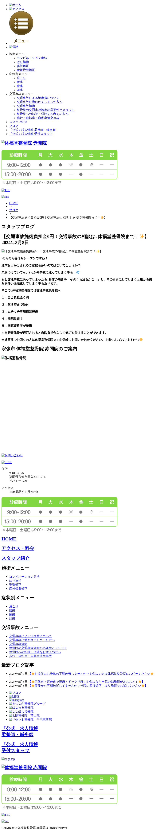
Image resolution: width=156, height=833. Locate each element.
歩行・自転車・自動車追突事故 (38, 117)
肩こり (21, 78)
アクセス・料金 (18, 548)
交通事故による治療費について (38, 97)
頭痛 (20, 89)
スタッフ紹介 (18, 121)
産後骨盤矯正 (26, 70)
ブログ (13, 125)
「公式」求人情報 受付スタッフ (31, 133)
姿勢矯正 (23, 66)
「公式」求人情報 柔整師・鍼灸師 (32, 129)
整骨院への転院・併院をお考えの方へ (42, 113)
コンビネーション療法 (32, 58)
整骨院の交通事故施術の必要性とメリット (46, 109)
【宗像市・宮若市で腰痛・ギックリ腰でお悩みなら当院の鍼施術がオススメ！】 (86, 681)
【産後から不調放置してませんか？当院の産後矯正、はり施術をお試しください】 (88, 685)
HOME (13, 203)
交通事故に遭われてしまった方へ (39, 101)
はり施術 (23, 62)
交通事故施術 (26, 105)
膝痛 (20, 86)
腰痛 (20, 82)
